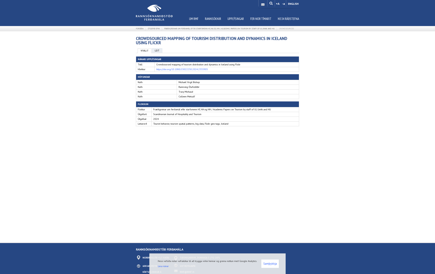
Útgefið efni (154, 28)
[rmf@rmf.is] (263, 4)
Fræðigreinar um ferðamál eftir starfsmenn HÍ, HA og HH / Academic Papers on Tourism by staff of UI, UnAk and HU (219, 28)
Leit (157, 50)
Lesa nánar (163, 266)
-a (283, 4)
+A (278, 4)
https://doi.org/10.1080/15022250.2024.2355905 (182, 69)
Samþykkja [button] (270, 263)
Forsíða (139, 28)
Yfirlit (145, 50)
